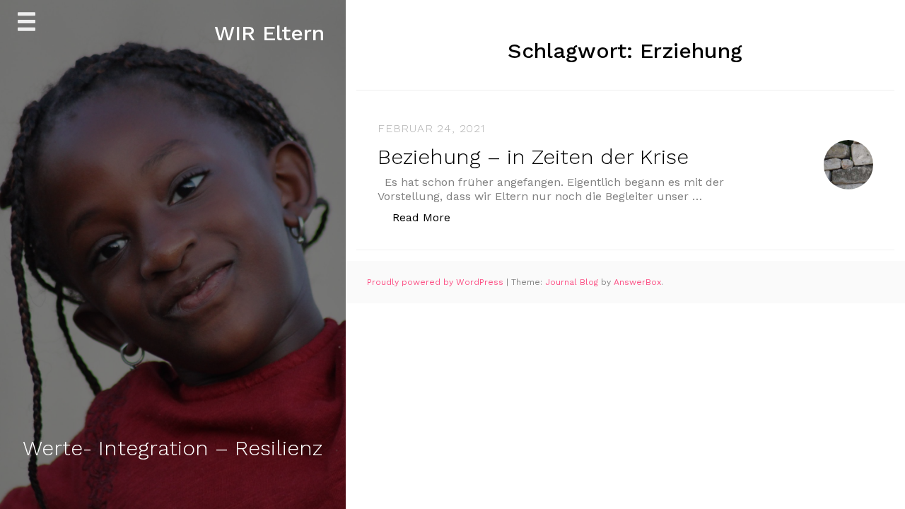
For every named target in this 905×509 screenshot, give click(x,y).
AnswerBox (637, 282)
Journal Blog (573, 282)
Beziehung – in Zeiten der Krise (533, 156)
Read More (428, 217)
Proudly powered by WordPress (436, 282)
